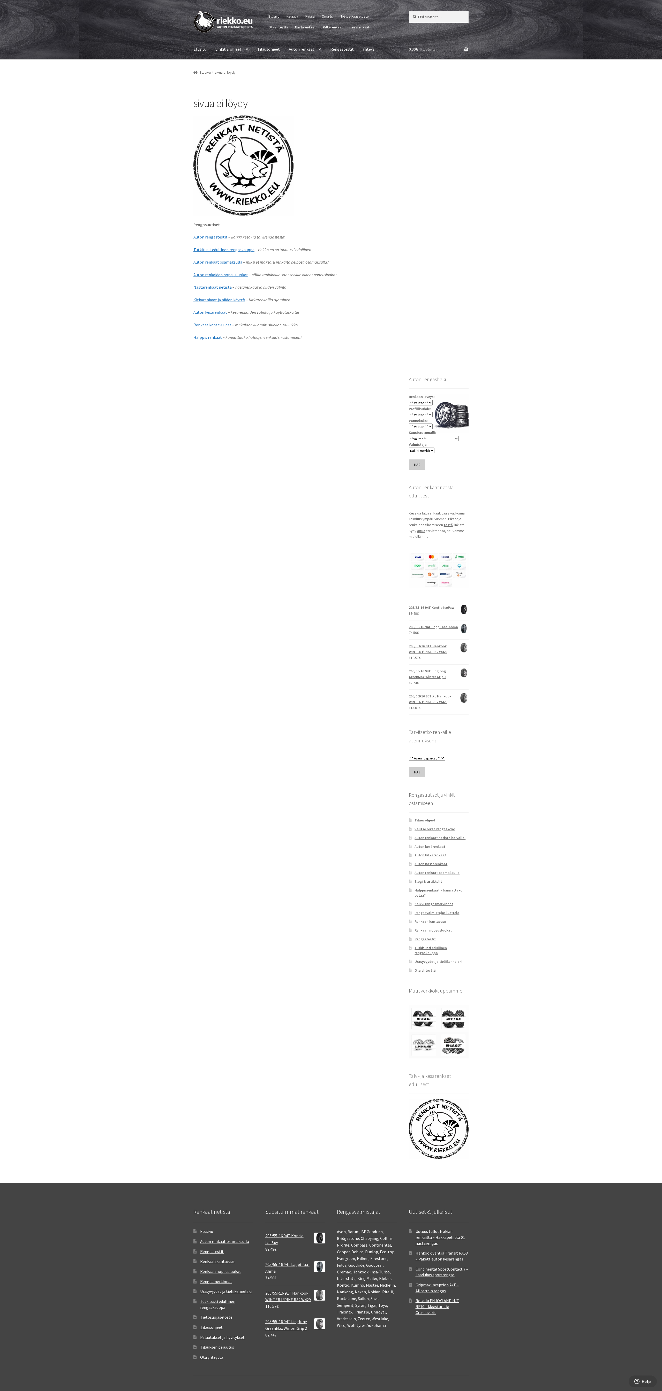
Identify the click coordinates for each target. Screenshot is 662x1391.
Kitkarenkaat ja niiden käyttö (219, 299)
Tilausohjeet (268, 49)
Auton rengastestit (210, 237)
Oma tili (327, 16)
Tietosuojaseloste (355, 16)
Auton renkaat (301, 49)
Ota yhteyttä (278, 27)
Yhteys (368, 49)
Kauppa (292, 16)
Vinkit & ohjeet (228, 49)
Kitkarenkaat (333, 27)
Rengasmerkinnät (216, 1281)
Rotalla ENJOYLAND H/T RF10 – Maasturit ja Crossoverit (437, 1306)
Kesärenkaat (359, 27)
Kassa (310, 16)
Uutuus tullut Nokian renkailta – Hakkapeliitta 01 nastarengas (440, 1237)
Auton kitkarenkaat (430, 855)
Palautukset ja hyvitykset (222, 1337)
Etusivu (274, 16)
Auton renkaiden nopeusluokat (220, 274)
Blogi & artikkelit (428, 881)
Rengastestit (342, 49)
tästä (448, 524)
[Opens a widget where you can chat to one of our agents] (642, 1381)
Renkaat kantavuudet (212, 324)
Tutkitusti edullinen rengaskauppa (223, 249)
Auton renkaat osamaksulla (217, 262)
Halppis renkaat (207, 337)
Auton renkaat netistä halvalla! (440, 837)
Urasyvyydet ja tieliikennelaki (438, 961)
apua (421, 530)
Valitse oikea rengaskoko (435, 829)
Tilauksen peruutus (217, 1347)
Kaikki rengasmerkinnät (434, 904)
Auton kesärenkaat (210, 312)
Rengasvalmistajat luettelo (437, 912)
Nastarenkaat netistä (212, 287)
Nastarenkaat (305, 27)
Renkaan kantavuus (431, 921)
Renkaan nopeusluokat (433, 930)
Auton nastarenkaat (431, 864)
